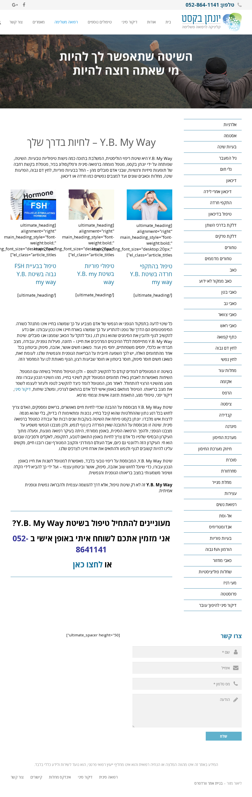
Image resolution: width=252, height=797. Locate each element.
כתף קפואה (226, 337)
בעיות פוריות (221, 538)
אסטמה (230, 135)
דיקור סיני (23, 389)
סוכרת (231, 460)
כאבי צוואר (227, 314)
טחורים (230, 247)
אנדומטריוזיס (220, 527)
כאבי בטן (228, 292)
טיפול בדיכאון (220, 214)
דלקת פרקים (225, 236)
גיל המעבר (227, 158)
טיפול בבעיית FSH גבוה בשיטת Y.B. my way (35, 274)
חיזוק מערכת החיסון (215, 449)
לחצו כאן (87, 564)
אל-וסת (225, 516)
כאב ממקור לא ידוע (215, 281)
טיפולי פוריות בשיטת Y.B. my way (95, 274)
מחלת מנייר (222, 482)
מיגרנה (230, 426)
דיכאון (231, 180)
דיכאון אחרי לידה (218, 191)
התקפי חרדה (221, 202)
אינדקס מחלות (60, 777)
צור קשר (17, 777)
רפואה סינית (108, 777)
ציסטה (226, 404)
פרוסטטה (228, 594)
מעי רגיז (229, 583)
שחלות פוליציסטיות (215, 572)
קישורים (36, 777)
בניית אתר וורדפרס (208, 783)
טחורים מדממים (218, 258)
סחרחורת (228, 471)
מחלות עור (227, 370)
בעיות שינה (226, 147)
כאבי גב (230, 303)
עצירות (230, 493)
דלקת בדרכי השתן (220, 225)
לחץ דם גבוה (225, 348)
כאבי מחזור (222, 560)
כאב (233, 270)
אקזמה (226, 381)
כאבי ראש (228, 325)
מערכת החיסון (224, 437)
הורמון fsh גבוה (218, 549)
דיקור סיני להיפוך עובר (217, 605)
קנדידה (225, 415)
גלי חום (226, 169)
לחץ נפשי (228, 359)
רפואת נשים (226, 504)
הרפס (227, 393)
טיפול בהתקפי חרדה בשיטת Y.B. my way (151, 274)
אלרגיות (229, 124)
